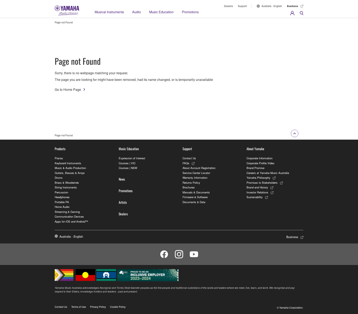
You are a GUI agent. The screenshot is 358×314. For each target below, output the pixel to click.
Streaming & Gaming (67, 212)
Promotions (190, 12)
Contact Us (189, 158)
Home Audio (62, 207)
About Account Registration (199, 168)
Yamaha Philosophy (258, 178)
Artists (123, 202)
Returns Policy (191, 183)
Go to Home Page (68, 89)
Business (292, 6)
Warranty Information (195, 178)
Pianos (59, 158)
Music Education (161, 12)
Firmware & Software (195, 197)
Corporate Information (259, 158)
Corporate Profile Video (260, 163)
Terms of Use (78, 306)
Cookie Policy (118, 306)
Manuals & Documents (196, 192)
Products (60, 148)
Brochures (189, 187)
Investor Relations (257, 192)
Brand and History (257, 187)
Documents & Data (194, 202)
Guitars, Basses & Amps (70, 173)
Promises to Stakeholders (262, 183)
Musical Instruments (109, 12)
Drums (59, 178)
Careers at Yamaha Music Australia (268, 173)
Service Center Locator (196, 173)
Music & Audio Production (70, 168)
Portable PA (62, 202)
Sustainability (255, 197)
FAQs (186, 163)
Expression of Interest (132, 158)
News (122, 179)
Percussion (61, 192)
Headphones (62, 197)
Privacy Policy (98, 306)
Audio (136, 12)
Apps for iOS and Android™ (71, 221)
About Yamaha (255, 148)
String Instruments (66, 187)
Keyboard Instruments (68, 163)
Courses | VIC (127, 163)
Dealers (228, 6)
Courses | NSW (128, 168)
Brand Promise (255, 168)
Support (242, 6)
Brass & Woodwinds (67, 183)
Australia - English (271, 6)
